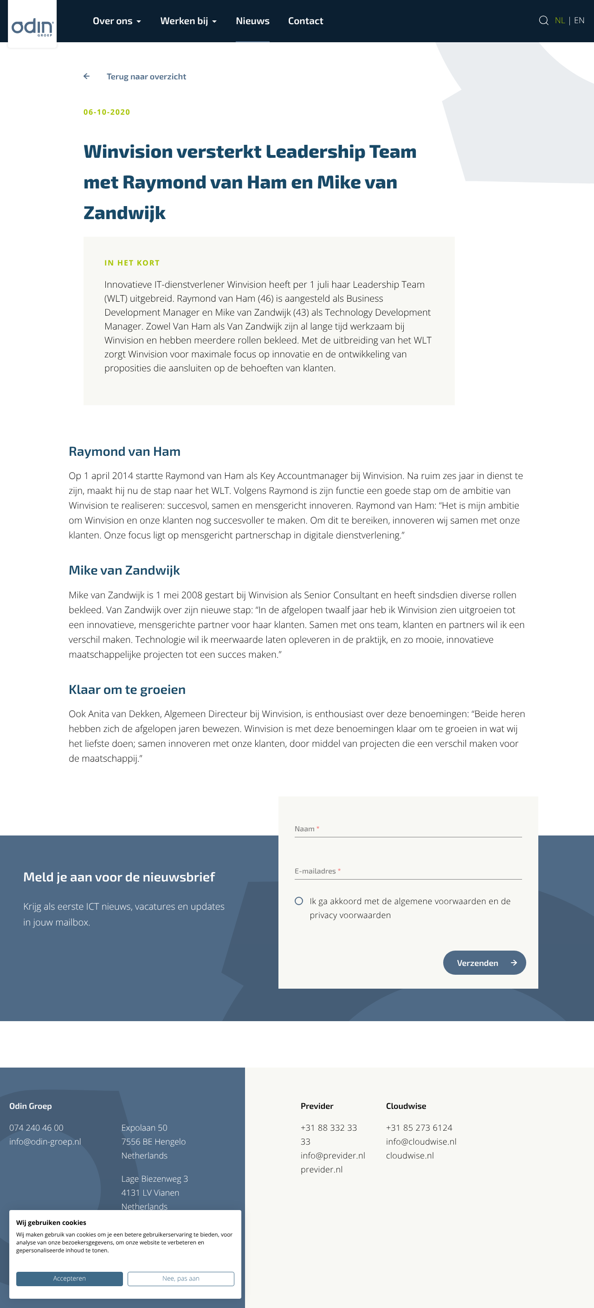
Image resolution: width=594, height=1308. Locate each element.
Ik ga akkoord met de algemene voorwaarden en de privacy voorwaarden (410, 908)
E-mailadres (318, 871)
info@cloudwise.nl (421, 1141)
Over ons (113, 20)
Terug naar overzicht (146, 76)
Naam (307, 828)
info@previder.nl (333, 1155)
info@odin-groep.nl (45, 1141)
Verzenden (477, 963)
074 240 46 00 (36, 1127)
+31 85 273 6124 (419, 1127)
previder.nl (322, 1169)
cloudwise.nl (410, 1155)
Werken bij (184, 20)
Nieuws (253, 20)
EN (579, 20)
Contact (305, 20)
